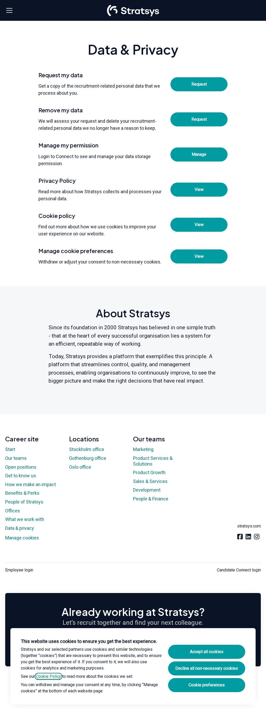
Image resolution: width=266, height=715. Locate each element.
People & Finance (150, 498)
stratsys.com (249, 526)
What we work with (24, 519)
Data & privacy (19, 528)
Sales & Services (150, 481)
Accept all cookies (206, 651)
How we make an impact (30, 484)
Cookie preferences (207, 684)
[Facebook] (240, 537)
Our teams (16, 458)
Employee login (19, 570)
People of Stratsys (24, 502)
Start (10, 449)
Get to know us (20, 475)
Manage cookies (22, 537)
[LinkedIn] (248, 537)
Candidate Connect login (239, 570)
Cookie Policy (48, 676)
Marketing (143, 449)
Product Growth (149, 472)
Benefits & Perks (22, 493)
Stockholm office (86, 449)
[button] (199, 256)
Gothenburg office (87, 458)
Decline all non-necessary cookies (206, 668)
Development (147, 490)
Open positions (20, 467)
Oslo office (80, 467)
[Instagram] (256, 537)
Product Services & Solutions (152, 461)
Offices (12, 510)
